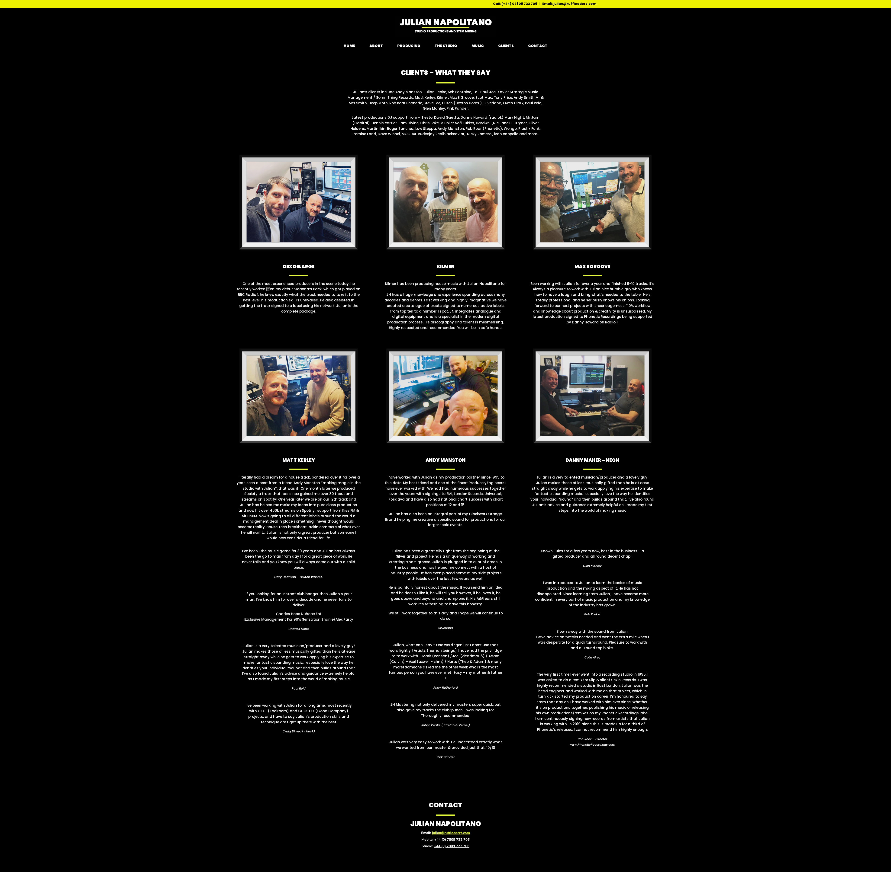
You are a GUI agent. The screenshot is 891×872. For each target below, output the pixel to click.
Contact (537, 45)
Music (477, 45)
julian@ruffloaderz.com (574, 3)
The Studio (446, 45)
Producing (408, 45)
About (376, 45)
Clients (506, 45)
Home (349, 45)
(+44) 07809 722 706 (519, 3)
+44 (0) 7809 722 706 (452, 839)
